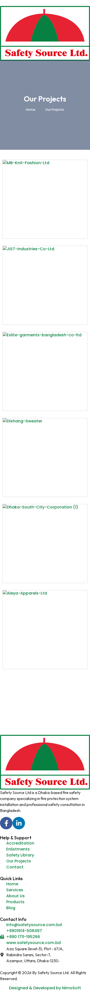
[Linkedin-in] (18, 823)
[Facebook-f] (6, 823)
